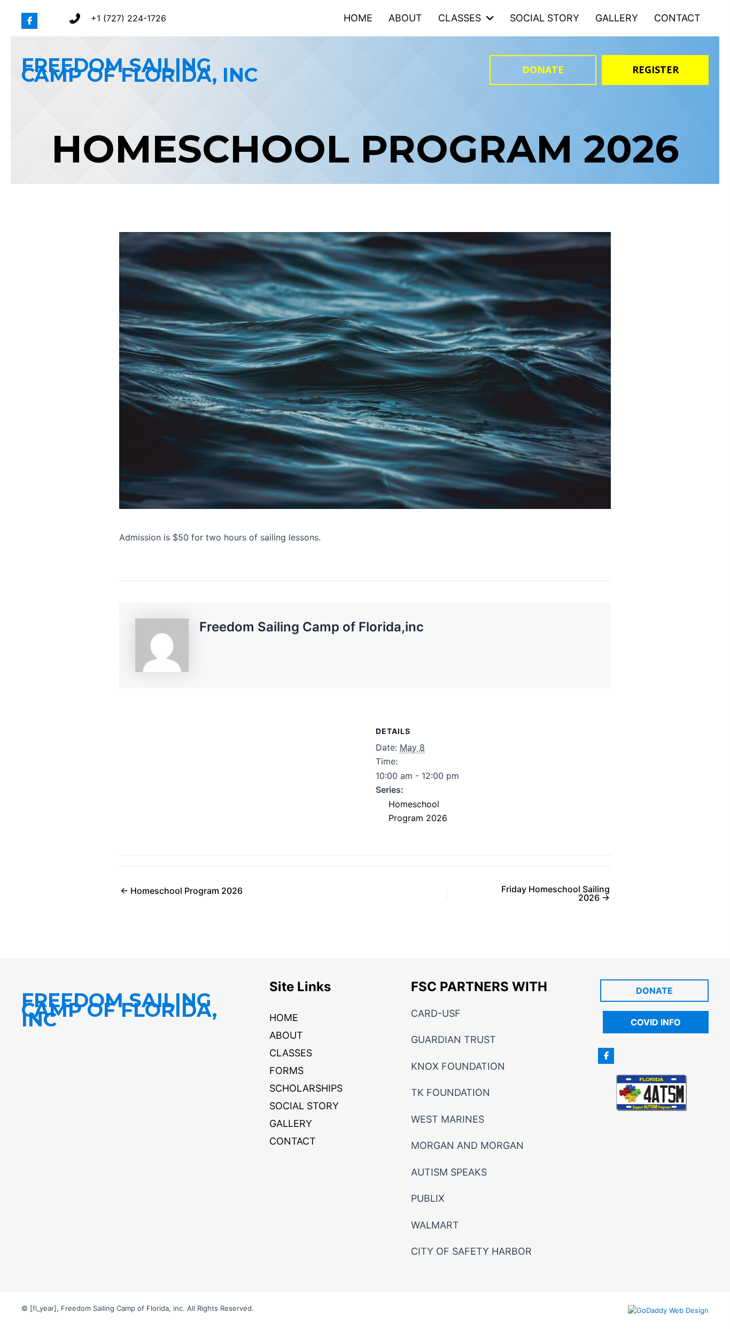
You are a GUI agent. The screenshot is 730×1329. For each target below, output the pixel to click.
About (286, 1035)
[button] (29, 21)
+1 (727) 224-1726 (128, 18)
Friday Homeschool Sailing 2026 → (555, 893)
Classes (290, 1052)
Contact (292, 1141)
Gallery (290, 1123)
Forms (286, 1070)
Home (283, 1017)
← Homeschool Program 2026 (181, 890)
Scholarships (306, 1088)
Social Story (304, 1105)
